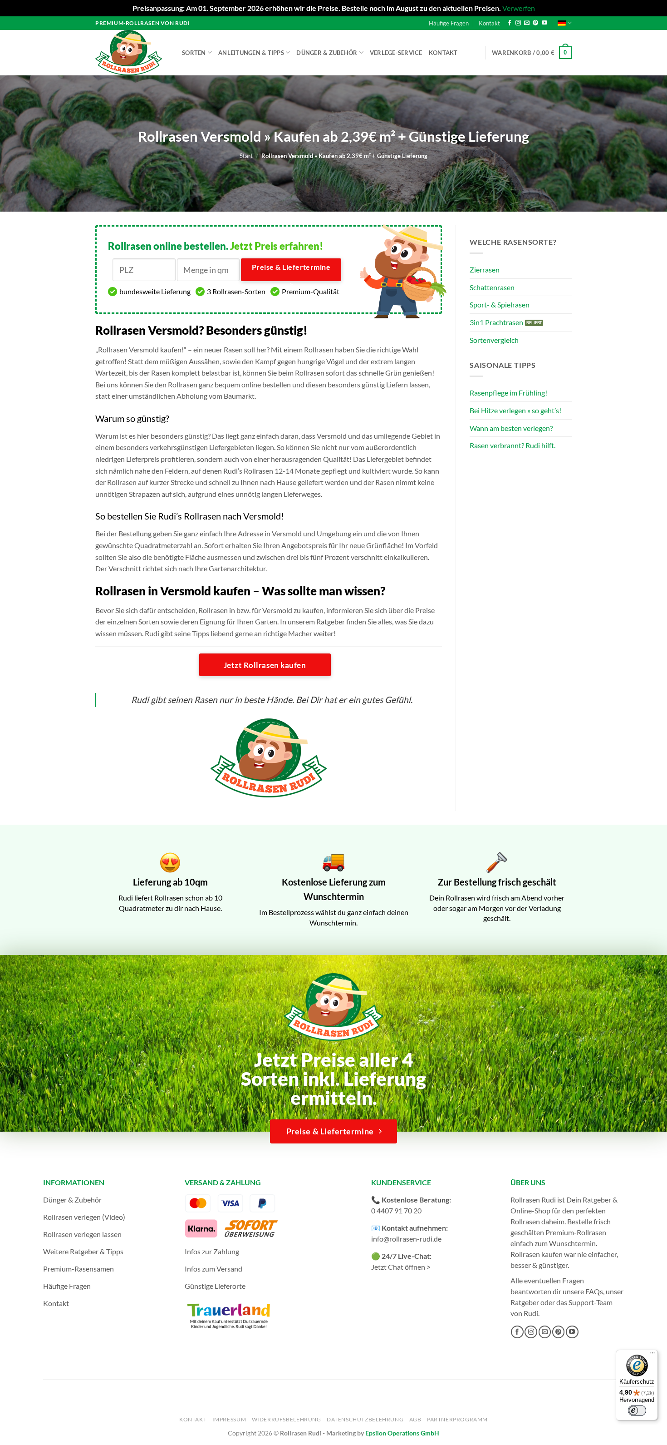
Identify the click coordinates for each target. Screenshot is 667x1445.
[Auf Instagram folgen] (518, 23)
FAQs (594, 1291)
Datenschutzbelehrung (365, 1419)
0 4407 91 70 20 (396, 1210)
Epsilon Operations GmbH (402, 1433)
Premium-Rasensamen (78, 1268)
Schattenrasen (492, 287)
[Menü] (652, 1355)
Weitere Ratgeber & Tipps (83, 1251)
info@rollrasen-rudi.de (406, 1238)
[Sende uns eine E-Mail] (527, 23)
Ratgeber (524, 1302)
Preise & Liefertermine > (291, 272)
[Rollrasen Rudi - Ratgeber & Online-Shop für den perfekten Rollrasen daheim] (130, 52)
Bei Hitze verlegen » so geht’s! (515, 410)
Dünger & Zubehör (326, 52)
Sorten (194, 52)
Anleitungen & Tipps (251, 52)
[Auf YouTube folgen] (544, 23)
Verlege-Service (396, 52)
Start (246, 155)
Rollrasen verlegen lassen (82, 1234)
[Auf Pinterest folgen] (535, 23)
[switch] (637, 1410)
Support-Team (591, 1302)
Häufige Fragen (449, 23)
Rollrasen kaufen (536, 1254)
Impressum (229, 1419)
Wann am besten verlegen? (511, 428)
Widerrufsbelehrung (286, 1419)
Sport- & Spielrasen (500, 304)
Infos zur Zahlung (212, 1251)
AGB (415, 1419)
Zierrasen (485, 269)
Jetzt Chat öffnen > (401, 1266)
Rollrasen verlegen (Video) (84, 1216)
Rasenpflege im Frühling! (508, 392)
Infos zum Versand (213, 1268)
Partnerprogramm (457, 1419)
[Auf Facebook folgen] (509, 23)
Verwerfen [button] (518, 8)
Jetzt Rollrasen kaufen (265, 665)
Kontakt (489, 23)
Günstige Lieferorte (215, 1286)
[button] (532, 52)
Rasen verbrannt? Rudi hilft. (512, 445)
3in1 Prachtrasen (496, 322)
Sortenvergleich (494, 340)
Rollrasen (525, 1221)
